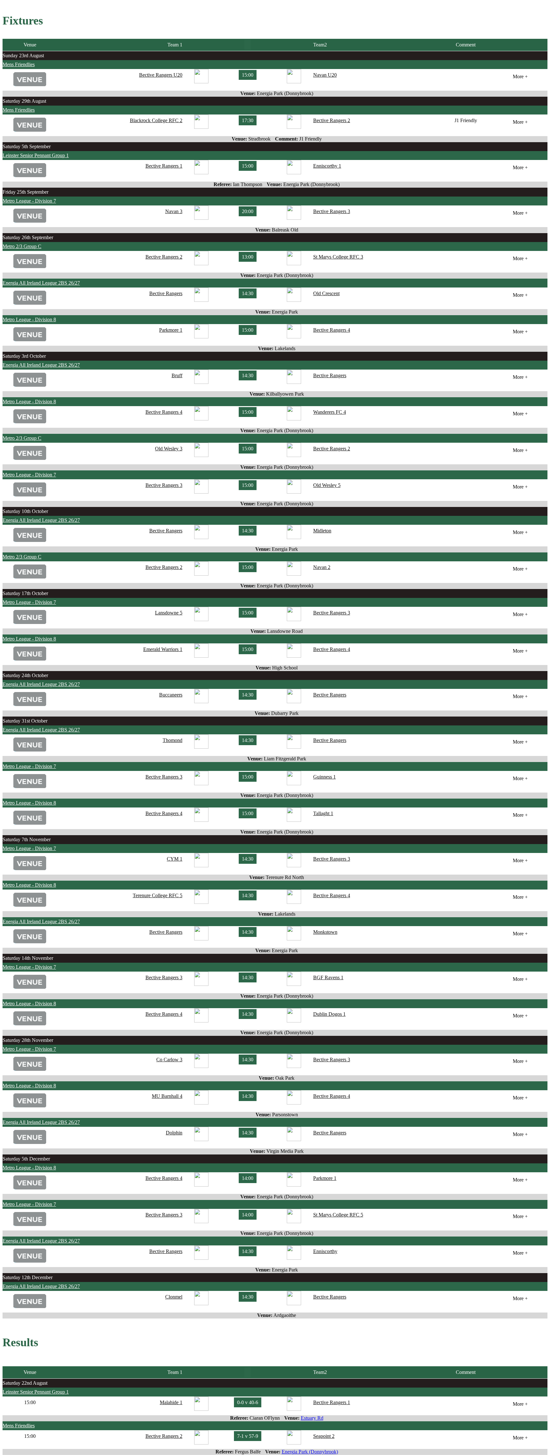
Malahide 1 (171, 1402)
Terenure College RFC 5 (157, 895)
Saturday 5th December (26, 1158)
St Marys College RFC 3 (338, 257)
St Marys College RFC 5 (338, 1214)
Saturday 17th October (25, 593)
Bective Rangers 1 (163, 166)
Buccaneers (170, 694)
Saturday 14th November (28, 958)
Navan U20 (325, 75)
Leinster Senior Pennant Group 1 (36, 155)
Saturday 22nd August (25, 1383)
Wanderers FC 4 (329, 412)
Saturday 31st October (25, 721)
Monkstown (325, 932)
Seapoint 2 (324, 1436)
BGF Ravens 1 (328, 977)
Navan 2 (321, 567)
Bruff (177, 375)
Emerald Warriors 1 (162, 649)
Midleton (322, 530)
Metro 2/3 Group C (22, 246)
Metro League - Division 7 (29, 201)
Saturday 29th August (24, 101)
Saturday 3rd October (24, 356)
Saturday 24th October (25, 675)
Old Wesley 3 (168, 448)
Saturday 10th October (25, 511)
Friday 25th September (25, 192)
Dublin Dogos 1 (329, 1014)
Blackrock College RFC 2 (156, 120)
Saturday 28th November (28, 1040)
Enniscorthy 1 (327, 166)
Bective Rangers (165, 293)
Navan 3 (173, 211)
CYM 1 (174, 859)
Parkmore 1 (170, 330)
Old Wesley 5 (327, 485)
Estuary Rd (312, 1418)
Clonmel (173, 1296)
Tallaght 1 (323, 813)
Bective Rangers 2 (331, 120)
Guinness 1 (324, 776)
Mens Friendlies (19, 64)
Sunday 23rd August (23, 55)
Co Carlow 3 (169, 1059)
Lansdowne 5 (168, 612)
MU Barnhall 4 (167, 1096)
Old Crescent (326, 293)
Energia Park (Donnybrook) (310, 1451)
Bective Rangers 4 (331, 330)
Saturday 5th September (27, 146)
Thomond (172, 740)
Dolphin (174, 1132)
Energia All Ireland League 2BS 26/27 (41, 283)
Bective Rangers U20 (160, 75)
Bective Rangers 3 (331, 211)
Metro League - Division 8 (29, 319)
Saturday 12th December (28, 1277)
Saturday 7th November (27, 839)
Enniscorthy (325, 1251)
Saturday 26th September (28, 237)
